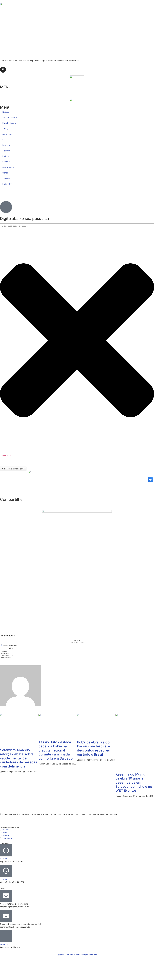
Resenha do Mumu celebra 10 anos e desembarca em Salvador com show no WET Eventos (134, 782)
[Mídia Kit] (6, 936)
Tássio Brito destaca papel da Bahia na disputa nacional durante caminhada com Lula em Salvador (56, 750)
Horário (3, 858)
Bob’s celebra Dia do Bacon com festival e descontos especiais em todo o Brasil (93, 748)
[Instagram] (3, 70)
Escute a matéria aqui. (14, 469)
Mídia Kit (4, 944)
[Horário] (6, 850)
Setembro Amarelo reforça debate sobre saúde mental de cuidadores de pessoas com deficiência (18, 758)
